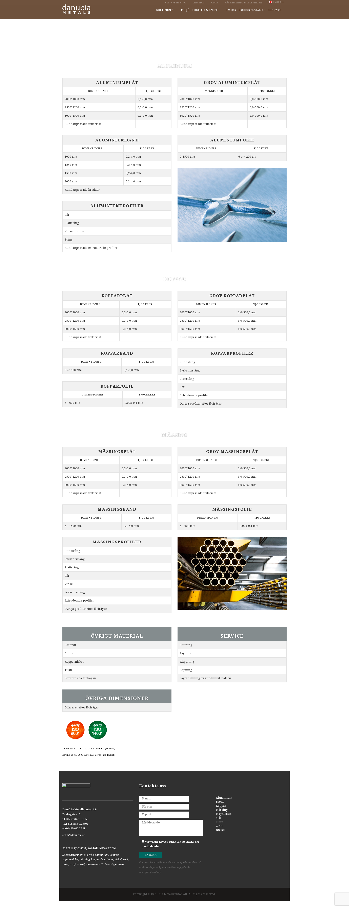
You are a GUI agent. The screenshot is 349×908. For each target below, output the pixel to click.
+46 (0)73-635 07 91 (175, 2)
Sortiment (164, 10)
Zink (219, 825)
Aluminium (224, 797)
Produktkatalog (252, 10)
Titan (219, 821)
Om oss (231, 10)
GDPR (214, 2)
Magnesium (224, 813)
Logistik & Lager (205, 10)
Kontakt (274, 10)
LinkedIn (199, 2)
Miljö (185, 10)
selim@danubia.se (73, 835)
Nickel (220, 830)
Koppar (221, 805)
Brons (220, 801)
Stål (218, 817)
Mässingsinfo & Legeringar (243, 2)
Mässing (222, 809)
